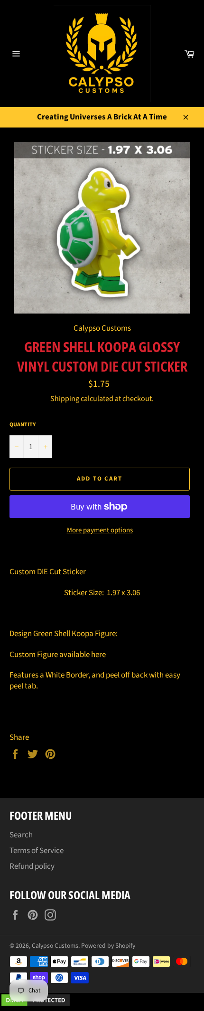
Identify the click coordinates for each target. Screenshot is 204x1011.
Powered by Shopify (108, 945)
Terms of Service (36, 850)
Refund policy (32, 866)
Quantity (22, 425)
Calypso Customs (55, 945)
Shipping (64, 398)
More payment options (100, 530)
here (98, 654)
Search (21, 835)
